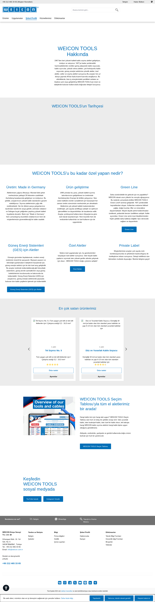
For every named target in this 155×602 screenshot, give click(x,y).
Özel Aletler (77, 269)
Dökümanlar (111, 532)
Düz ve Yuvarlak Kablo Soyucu (101, 350)
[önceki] (29, 349)
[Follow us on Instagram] (65, 582)
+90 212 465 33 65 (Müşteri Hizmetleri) (17, 2)
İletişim (125, 2)
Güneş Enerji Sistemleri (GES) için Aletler (26, 289)
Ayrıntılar (53, 376)
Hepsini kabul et (144, 598)
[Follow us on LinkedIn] (91, 582)
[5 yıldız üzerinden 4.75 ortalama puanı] (53, 365)
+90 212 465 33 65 (11, 563)
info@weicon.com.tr (15, 549)
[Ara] (117, 10)
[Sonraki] (126, 349)
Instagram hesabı (53, 499)
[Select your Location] (152, 2)
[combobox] (92, 10)
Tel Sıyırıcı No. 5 (53, 350)
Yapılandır (97, 598)
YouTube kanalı (32, 499)
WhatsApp (62, 519)
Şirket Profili (85, 532)
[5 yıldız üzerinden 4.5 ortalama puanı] (101, 365)
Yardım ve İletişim (35, 532)
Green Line (129, 229)
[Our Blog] (60, 582)
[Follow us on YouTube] (80, 582)
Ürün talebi (53, 370)
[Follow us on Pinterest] (86, 582)
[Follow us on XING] (95, 582)
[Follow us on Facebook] (70, 582)
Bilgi (56, 532)
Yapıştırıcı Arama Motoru (89, 520)
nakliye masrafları (67, 591)
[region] (77, 136)
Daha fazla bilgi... (67, 598)
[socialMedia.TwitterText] (75, 582)
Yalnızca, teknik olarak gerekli (119, 598)
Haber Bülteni (139, 2)
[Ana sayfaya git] (20, 10)
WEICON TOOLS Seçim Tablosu (95, 446)
